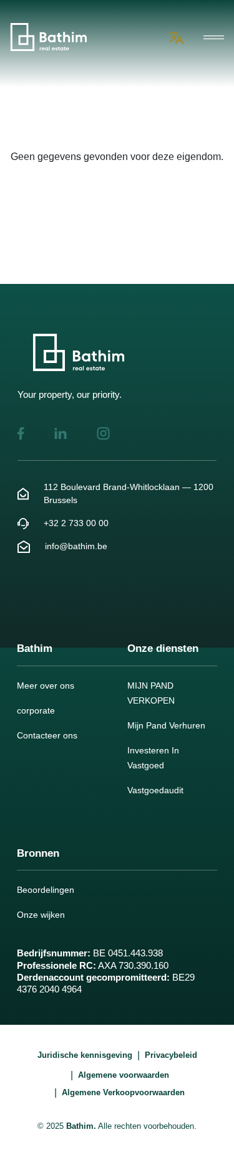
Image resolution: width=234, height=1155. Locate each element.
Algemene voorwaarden (123, 1075)
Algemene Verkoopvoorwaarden (123, 1092)
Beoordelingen (45, 890)
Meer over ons (45, 686)
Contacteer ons (47, 735)
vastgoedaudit (155, 790)
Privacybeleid (171, 1055)
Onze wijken (41, 915)
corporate (36, 710)
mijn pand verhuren (166, 725)
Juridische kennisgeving (84, 1055)
